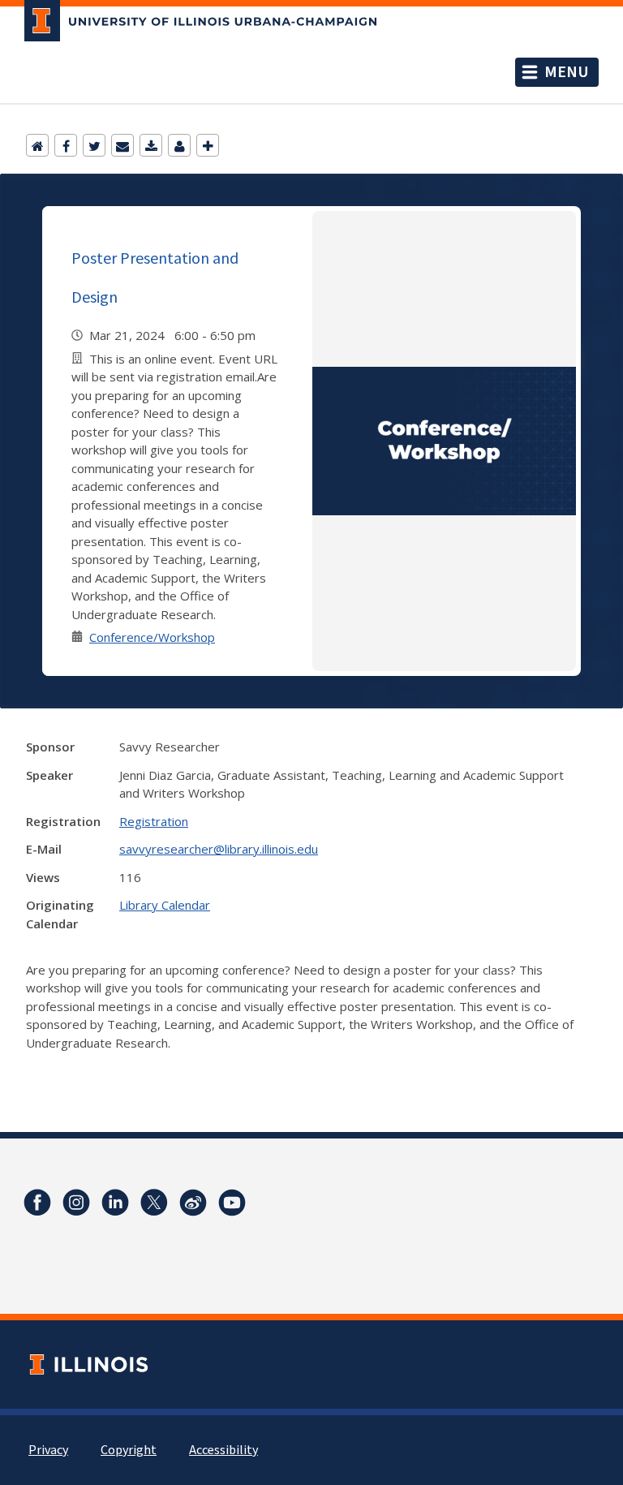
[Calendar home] (37, 145)
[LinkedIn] (115, 1202)
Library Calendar (164, 905)
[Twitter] (94, 145)
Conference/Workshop (152, 637)
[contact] (179, 145)
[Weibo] (193, 1202)
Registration (153, 821)
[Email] (122, 145)
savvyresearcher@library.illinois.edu (218, 849)
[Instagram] (76, 1202)
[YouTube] (232, 1202)
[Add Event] (207, 145)
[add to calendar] (151, 145)
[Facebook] (65, 145)
